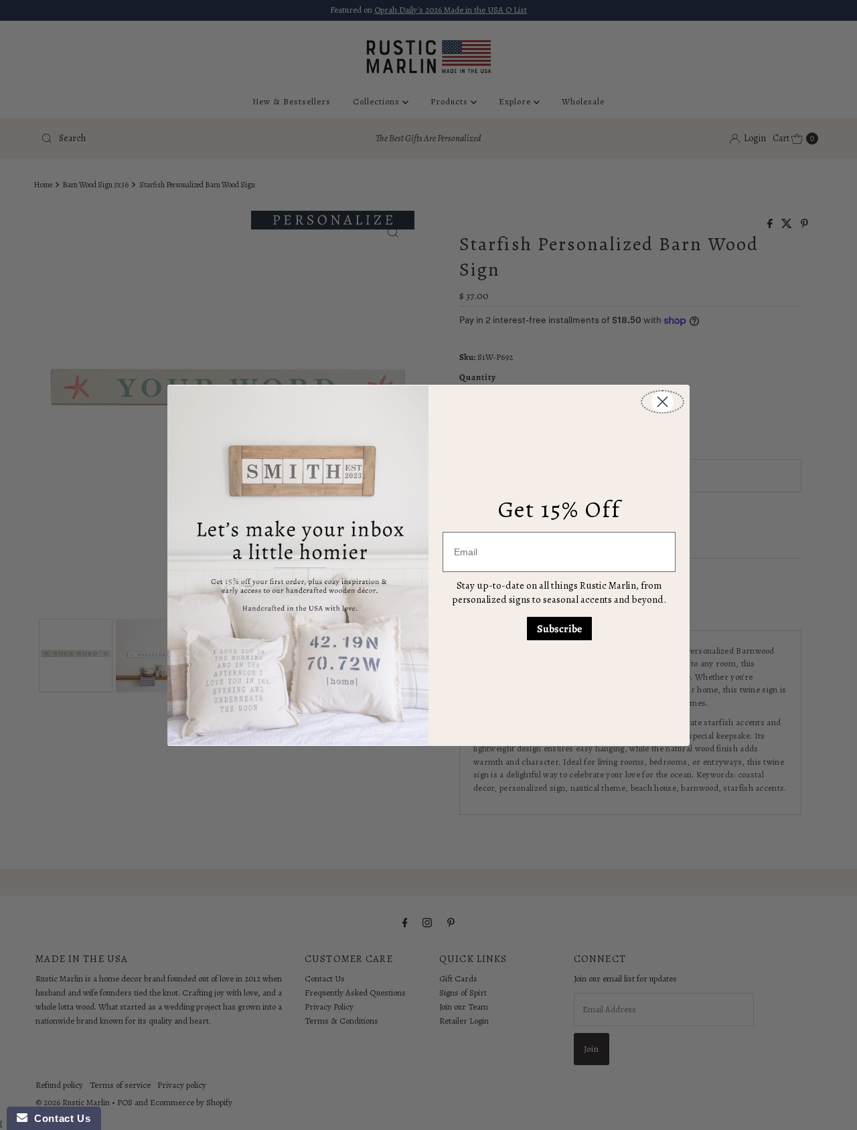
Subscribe (559, 629)
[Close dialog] (662, 401)
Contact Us (58, 1118)
